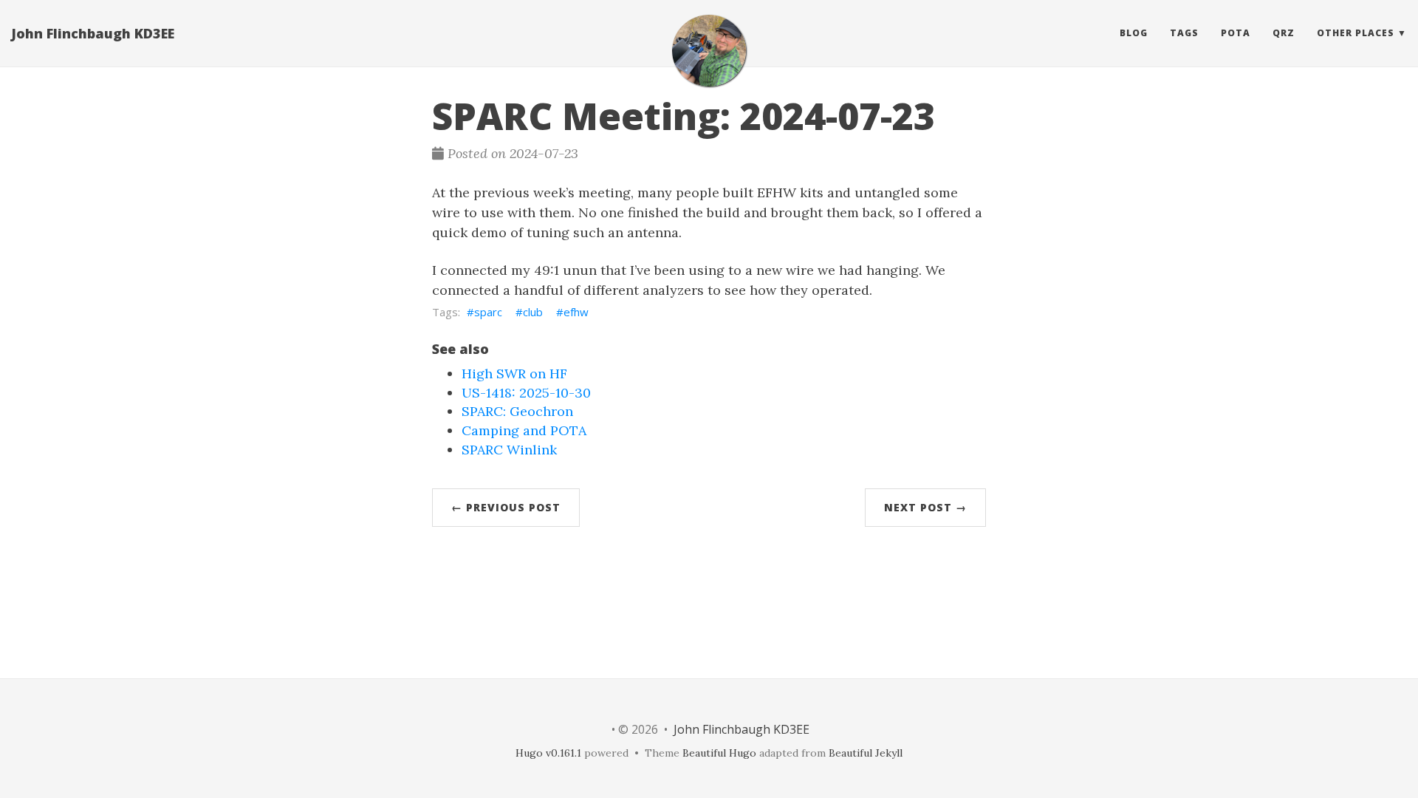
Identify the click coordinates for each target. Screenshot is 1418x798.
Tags (1184, 33)
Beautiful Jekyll (865, 753)
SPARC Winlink (509, 449)
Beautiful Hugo (719, 753)
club (533, 311)
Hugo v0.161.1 (548, 753)
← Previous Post (506, 507)
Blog (1134, 33)
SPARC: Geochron (517, 411)
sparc (488, 311)
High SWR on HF (514, 373)
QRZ (1284, 33)
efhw (576, 311)
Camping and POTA (524, 430)
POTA (1235, 33)
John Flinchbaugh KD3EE (92, 33)
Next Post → (925, 507)
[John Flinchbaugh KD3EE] (709, 50)
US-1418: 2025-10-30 (526, 392)
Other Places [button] (1355, 33)
